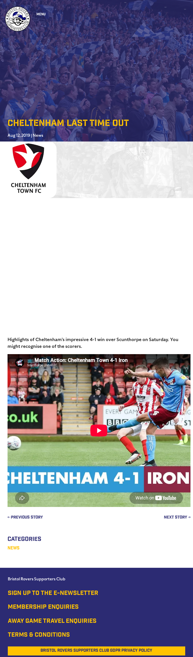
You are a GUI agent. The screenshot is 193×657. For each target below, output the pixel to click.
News (38, 135)
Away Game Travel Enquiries (52, 621)
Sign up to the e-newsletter (53, 593)
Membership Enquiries (43, 607)
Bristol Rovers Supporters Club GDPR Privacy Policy (96, 651)
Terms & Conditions (39, 635)
